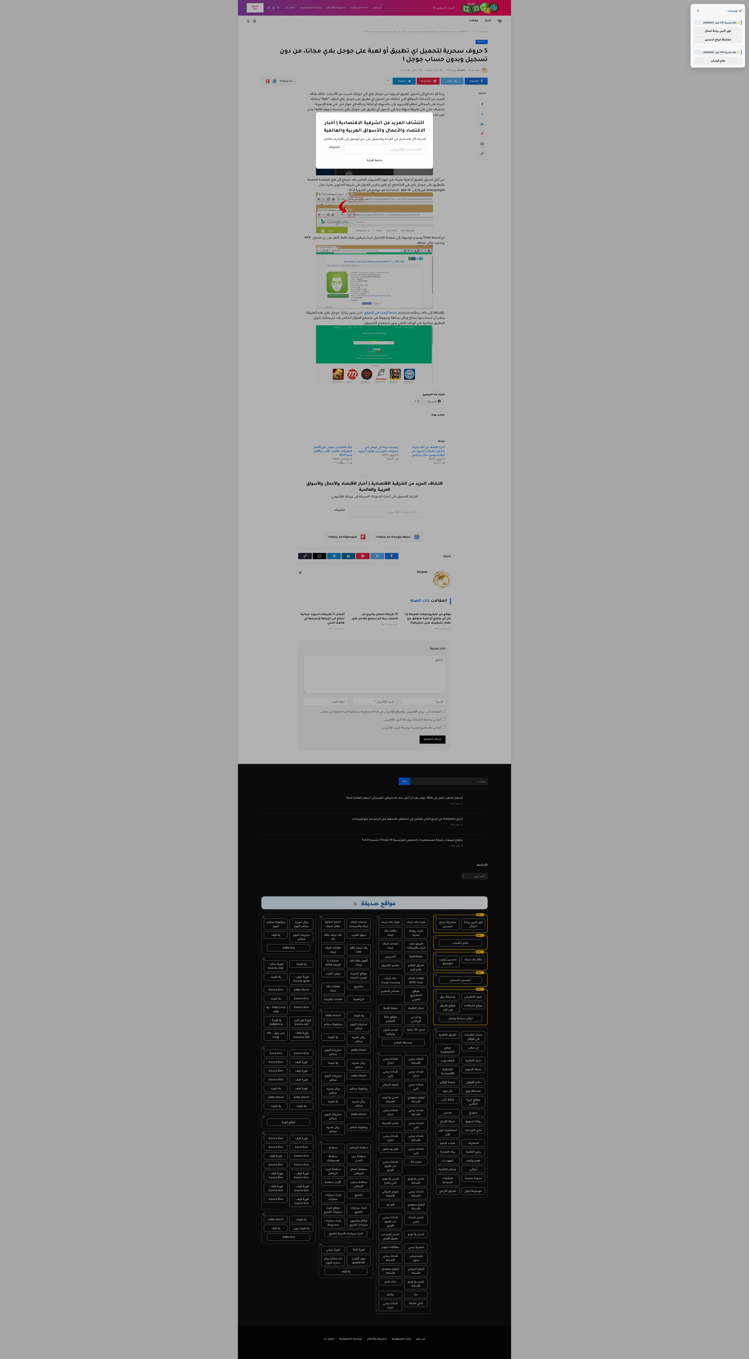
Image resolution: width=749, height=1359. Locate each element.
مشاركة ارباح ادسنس (718, 39)
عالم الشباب (718, 60)
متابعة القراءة (374, 160)
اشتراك (334, 147)
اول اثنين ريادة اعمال (718, 31)
